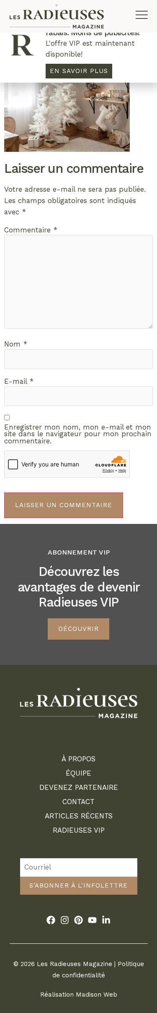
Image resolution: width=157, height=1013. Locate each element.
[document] (78, 506)
